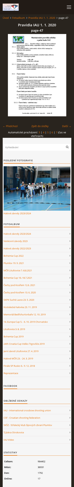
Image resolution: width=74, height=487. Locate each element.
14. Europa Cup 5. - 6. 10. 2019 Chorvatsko (26, 321)
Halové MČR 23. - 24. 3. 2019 (18, 358)
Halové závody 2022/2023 (17, 248)
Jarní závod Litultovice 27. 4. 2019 (21, 351)
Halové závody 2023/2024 (17, 213)
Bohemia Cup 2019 (14, 336)
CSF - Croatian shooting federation (22, 417)
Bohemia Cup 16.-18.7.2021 (18, 277)
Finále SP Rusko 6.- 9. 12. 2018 (19, 365)
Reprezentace (11, 373)
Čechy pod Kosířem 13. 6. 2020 (20, 292)
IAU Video (9, 439)
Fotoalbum (18, 18)
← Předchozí (10, 126)
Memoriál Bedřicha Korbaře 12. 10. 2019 (25, 314)
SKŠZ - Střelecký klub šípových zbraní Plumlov (28, 425)
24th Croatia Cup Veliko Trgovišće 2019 (24, 343)
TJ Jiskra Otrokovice (14, 432)
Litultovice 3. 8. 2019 (14, 329)
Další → (66, 126)
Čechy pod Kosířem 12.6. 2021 (19, 285)
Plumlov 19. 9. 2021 (14, 263)
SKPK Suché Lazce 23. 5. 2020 (19, 299)
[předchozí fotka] (8, 75)
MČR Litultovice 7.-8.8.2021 (18, 270)
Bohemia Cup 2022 (14, 255)
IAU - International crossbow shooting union (27, 410)
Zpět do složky (39, 126)
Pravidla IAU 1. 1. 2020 (41, 18)
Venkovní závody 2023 (15, 241)
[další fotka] (65, 75)
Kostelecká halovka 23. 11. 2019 (20, 307)
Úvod (6, 18)
